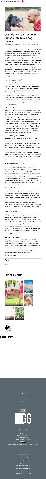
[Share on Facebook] (5, 260)
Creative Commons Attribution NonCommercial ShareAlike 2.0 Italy (23, 444)
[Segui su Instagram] (23, 429)
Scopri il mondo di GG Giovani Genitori (23, 396)
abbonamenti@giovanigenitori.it (23, 465)
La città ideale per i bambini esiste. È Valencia (17, 365)
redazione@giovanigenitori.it (23, 468)
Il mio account (23, 398)
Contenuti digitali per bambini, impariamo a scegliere (20, 350)
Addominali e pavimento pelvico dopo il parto (17, 346)
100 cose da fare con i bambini (13, 368)
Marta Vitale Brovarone (10, 44)
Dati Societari (23, 433)
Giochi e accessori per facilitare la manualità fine (18, 343)
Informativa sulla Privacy (23, 435)
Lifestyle (36, 44)
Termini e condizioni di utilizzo (23, 439)
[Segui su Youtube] (26, 429)
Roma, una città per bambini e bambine (16, 353)
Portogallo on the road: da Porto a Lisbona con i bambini (20, 371)
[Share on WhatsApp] (7, 260)
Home (23, 393)
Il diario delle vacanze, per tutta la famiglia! (17, 357)
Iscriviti (22, 410)
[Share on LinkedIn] (8, 260)
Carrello (23, 401)
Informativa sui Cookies (23, 437)
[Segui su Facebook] (19, 429)
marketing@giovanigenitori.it (23, 470)
